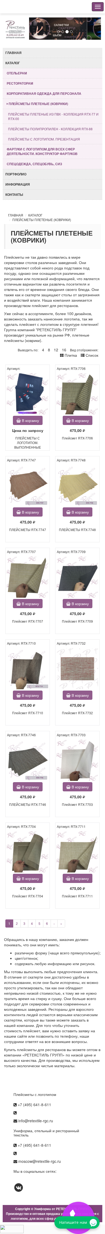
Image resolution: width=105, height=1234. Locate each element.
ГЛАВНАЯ (15, 215)
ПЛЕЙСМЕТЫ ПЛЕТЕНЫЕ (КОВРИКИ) (41, 219)
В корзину (30, 420)
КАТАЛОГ (35, 215)
